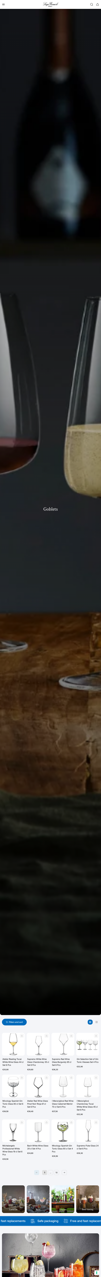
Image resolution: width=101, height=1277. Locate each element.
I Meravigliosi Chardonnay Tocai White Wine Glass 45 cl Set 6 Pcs (87, 1105)
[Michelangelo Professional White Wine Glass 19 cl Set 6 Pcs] (13, 1130)
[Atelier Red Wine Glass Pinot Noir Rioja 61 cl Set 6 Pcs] (38, 1086)
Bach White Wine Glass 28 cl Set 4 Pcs (37, 1147)
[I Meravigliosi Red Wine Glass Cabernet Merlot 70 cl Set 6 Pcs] (62, 1086)
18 (56, 1172)
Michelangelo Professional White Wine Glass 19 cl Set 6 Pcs (12, 1150)
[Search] (91, 4)
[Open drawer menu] (3, 4)
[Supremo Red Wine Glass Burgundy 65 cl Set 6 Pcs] (62, 1044)
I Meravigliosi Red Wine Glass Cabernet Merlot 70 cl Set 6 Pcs (62, 1104)
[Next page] (64, 1172)
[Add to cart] (22, 1036)
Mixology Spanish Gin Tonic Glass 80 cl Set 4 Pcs (62, 1148)
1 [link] (44, 1172)
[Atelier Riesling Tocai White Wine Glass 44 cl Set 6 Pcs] (13, 1044)
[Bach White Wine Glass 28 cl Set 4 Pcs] (38, 1130)
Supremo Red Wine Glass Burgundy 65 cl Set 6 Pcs (61, 1062)
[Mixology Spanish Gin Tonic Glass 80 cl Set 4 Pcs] (62, 1130)
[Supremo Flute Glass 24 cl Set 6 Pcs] (87, 1130)
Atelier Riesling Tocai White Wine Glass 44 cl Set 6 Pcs (13, 1062)
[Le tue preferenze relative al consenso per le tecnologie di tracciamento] (96, 1272)
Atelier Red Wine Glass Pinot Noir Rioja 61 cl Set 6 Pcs (37, 1104)
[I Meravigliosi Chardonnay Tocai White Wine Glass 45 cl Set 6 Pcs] (87, 1086)
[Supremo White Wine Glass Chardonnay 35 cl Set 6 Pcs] (38, 1044)
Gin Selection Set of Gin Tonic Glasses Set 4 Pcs (87, 1060)
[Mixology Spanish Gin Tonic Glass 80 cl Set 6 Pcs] (13, 1086)
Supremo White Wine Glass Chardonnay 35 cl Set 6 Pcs (38, 1062)
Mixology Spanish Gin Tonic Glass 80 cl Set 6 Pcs (12, 1104)
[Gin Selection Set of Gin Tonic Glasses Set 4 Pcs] (87, 1044)
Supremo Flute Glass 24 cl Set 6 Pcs (88, 1147)
